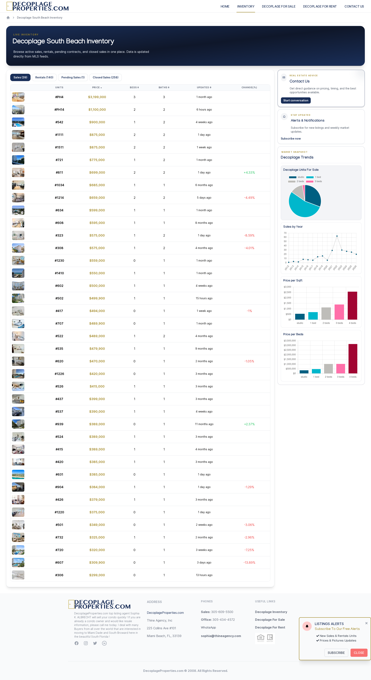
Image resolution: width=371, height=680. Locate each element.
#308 (59, 248)
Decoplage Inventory (271, 612)
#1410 (59, 273)
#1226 (59, 374)
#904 (59, 487)
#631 (59, 474)
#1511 (59, 147)
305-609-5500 (217, 612)
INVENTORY (245, 6)
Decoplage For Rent (270, 627)
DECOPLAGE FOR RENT (320, 6)
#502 (59, 298)
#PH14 (59, 109)
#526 (59, 386)
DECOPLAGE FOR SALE (278, 6)
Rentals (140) (44, 77)
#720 (59, 550)
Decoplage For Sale (270, 620)
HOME (225, 6)
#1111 (59, 135)
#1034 (59, 185)
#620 (59, 361)
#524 (59, 437)
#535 (59, 349)
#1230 (59, 260)
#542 (59, 122)
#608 (59, 223)
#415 (59, 449)
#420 (59, 462)
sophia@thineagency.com (221, 636)
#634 (59, 210)
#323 (59, 235)
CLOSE (359, 653)
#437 (59, 399)
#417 (59, 311)
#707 (59, 323)
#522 (59, 336)
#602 (59, 286)
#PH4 (59, 97)
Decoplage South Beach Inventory (39, 17)
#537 (59, 411)
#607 (59, 562)
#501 (59, 525)
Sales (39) (20, 77)
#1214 (59, 198)
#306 (59, 575)
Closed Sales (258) (105, 77)
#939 (59, 424)
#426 (59, 500)
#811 (59, 172)
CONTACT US (354, 6)
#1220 (59, 512)
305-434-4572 (218, 620)
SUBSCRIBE (336, 653)
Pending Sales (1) (73, 77)
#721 (59, 160)
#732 (59, 537)
